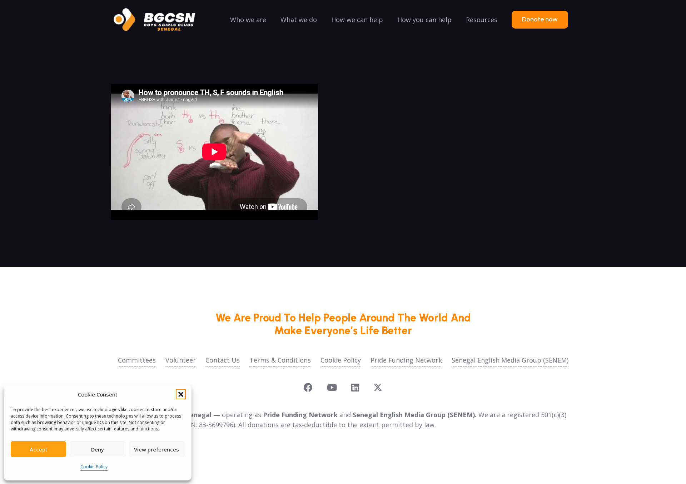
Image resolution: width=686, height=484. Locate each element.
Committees (137, 360)
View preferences (156, 449)
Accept (39, 449)
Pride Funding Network (406, 360)
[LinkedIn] (355, 387)
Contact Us (222, 360)
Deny (97, 449)
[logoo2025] (159, 19)
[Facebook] (308, 387)
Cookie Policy (94, 467)
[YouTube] (332, 387)
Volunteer (180, 360)
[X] (377, 387)
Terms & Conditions (280, 360)
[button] (180, 394)
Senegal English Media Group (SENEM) (510, 360)
